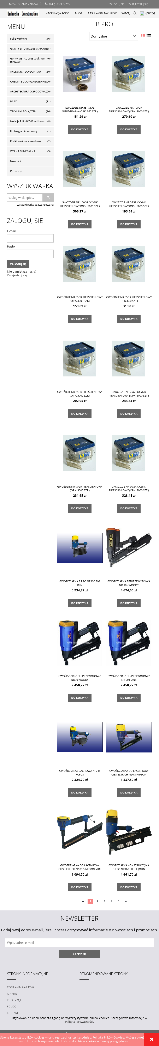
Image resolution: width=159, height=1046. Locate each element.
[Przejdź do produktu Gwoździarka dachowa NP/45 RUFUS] (80, 737)
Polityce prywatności (79, 1022)
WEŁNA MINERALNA (22, 151)
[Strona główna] (23, 13)
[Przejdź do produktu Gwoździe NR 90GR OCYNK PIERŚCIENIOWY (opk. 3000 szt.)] (129, 453)
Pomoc (11, 1006)
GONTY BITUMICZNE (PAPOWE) (29, 48)
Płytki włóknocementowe (25, 141)
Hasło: (11, 246)
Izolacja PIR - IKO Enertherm (27, 121)
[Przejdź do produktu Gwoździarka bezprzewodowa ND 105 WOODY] (129, 548)
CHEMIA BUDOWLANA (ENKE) (28, 81)
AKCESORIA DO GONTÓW (25, 71)
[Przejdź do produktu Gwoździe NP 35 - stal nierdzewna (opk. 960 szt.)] (80, 74)
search (135, 13)
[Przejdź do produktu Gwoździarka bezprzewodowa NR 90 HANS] (129, 642)
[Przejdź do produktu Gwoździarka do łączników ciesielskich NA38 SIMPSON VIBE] (80, 832)
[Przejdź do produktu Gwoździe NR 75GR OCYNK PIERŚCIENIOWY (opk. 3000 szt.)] (129, 358)
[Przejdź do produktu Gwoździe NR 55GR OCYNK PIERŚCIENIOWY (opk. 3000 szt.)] (129, 169)
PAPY (13, 101)
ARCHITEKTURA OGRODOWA (28, 91)
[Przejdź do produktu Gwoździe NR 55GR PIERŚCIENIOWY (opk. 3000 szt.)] (80, 263)
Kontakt (12, 1013)
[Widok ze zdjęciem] (143, 36)
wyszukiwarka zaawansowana (35, 204)
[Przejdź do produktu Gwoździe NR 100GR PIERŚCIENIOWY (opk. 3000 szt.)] (129, 74)
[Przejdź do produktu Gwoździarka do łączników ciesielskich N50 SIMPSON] (129, 737)
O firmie (12, 993)
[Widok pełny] (149, 36)
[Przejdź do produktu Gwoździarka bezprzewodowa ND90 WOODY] (80, 642)
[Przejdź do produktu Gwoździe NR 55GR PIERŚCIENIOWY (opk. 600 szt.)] (129, 263)
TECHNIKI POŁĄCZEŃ (23, 111)
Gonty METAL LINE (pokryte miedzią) (27, 60)
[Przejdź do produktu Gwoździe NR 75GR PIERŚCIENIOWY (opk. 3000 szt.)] (80, 358)
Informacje (14, 1000)
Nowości (15, 161)
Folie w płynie (18, 38)
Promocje (16, 171)
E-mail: (12, 231)
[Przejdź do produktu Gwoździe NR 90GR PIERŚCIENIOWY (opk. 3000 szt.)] (80, 453)
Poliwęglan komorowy (23, 131)
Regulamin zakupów (20, 987)
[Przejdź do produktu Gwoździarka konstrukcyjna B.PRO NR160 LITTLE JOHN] (129, 832)
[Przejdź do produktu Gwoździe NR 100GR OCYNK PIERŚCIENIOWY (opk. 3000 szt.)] (80, 169)
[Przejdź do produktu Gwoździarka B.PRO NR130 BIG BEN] (80, 548)
